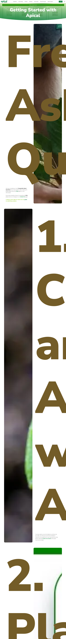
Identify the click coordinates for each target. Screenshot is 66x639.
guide (25, 199)
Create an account (46, 538)
